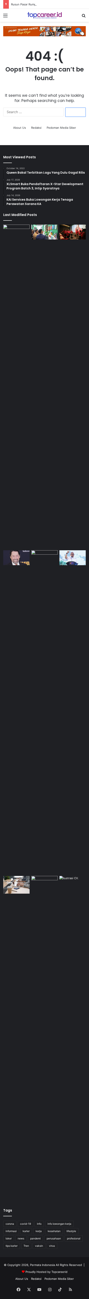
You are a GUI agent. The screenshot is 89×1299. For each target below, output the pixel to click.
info (39, 1223)
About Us (19, 127)
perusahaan (54, 1238)
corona (10, 1223)
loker (9, 1238)
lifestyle (71, 1231)
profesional (73, 1238)
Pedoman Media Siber (61, 127)
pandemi (35, 1238)
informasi (11, 1231)
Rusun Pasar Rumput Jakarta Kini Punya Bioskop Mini (46, 4)
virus (52, 1245)
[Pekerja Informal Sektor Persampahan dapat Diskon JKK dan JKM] (16, 387)
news (21, 1238)
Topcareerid (59, 1272)
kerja (39, 1231)
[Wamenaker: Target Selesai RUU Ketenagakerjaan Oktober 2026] (72, 557)
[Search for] (83, 17)
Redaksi (36, 127)
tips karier (11, 1245)
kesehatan (54, 1231)
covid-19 (25, 1223)
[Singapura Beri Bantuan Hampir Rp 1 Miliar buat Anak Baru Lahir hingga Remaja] (44, 712)
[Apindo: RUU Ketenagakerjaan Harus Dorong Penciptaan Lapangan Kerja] (16, 884)
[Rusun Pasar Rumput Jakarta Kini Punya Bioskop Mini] (72, 232)
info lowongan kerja (59, 1223)
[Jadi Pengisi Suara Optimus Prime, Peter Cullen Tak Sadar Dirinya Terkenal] (16, 557)
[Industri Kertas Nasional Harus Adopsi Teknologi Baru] (44, 232)
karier (26, 1231)
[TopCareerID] (44, 15)
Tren (26, 1245)
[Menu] (5, 17)
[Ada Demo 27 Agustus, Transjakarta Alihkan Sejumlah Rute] (44, 1038)
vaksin (39, 1245)
